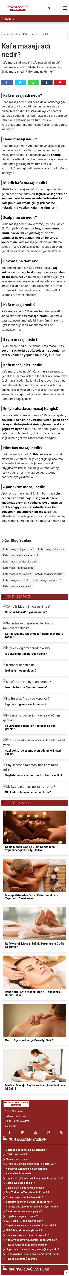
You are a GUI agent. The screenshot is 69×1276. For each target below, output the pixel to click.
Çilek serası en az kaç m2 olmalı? (25, 1187)
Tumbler (47, 82)
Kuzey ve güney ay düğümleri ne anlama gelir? (32, 1239)
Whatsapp (33, 82)
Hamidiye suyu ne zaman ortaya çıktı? (28, 1235)
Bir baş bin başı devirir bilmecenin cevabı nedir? (33, 1254)
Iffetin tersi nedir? (16, 1154)
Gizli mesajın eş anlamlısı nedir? (24, 1197)
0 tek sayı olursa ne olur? (20, 1182)
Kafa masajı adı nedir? (35, 34)
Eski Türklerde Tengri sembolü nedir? (27, 1192)
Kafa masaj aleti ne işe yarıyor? (20, 555)
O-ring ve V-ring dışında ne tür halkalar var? (31, 1164)
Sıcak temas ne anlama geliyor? (24, 1211)
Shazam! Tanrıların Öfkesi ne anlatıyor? (29, 1201)
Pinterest (60, 82)
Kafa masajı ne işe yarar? (17, 586)
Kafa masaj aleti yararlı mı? (18, 549)
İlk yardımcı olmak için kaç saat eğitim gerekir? (32, 1249)
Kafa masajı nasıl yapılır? (17, 574)
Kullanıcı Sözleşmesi (16, 1116)
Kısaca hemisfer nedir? (19, 1173)
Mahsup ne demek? (17, 1159)
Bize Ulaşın (11, 1125)
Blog (19, 34)
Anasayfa (8, 18)
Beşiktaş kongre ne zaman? (22, 1216)
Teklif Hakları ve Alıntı (17, 1120)
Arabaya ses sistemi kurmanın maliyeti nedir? (32, 1206)
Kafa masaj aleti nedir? (51, 549)
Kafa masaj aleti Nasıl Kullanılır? (21, 561)
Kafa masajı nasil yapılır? (47, 580)
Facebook (7, 82)
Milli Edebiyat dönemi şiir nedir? (24, 1230)
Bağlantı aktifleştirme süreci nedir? (26, 1149)
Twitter (20, 82)
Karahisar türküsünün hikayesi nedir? (27, 1168)
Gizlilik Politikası (14, 1111)
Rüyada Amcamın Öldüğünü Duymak (26, 1244)
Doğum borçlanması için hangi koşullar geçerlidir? (35, 1178)
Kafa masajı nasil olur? (15, 580)
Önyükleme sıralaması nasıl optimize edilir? (31, 1225)
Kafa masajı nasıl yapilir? (49, 574)
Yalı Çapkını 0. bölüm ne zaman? (24, 1221)
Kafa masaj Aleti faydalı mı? (18, 567)
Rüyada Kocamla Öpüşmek (21, 1258)
